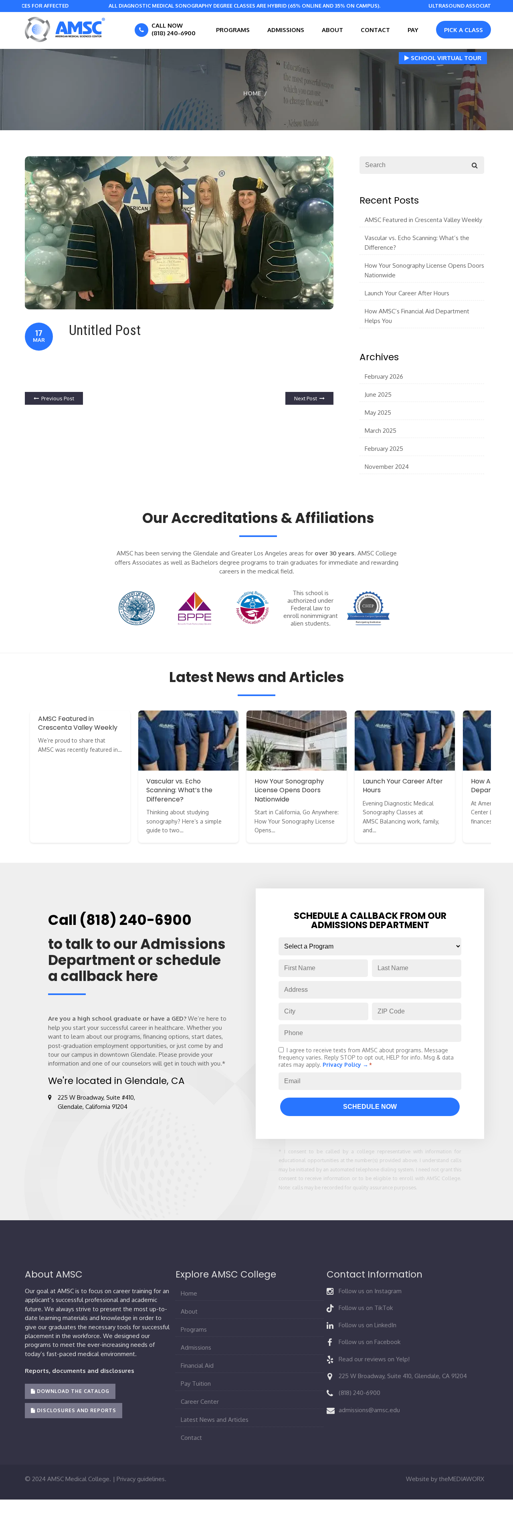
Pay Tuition (196, 1383)
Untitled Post (105, 330)
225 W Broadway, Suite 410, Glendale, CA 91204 (403, 1376)
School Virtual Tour (445, 58)
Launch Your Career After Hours (407, 293)
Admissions (285, 30)
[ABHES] (252, 608)
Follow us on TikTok (366, 1308)
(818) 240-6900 (359, 1393)
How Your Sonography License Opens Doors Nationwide (424, 270)
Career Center (200, 1401)
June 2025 (378, 394)
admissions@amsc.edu (369, 1410)
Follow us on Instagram (370, 1291)
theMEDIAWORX (461, 1479)
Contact (375, 30)
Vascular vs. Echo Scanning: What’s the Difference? (417, 242)
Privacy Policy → (345, 1064)
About (332, 30)
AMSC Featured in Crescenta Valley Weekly (423, 220)
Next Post (305, 398)
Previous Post (57, 398)
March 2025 (380, 430)
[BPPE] (194, 608)
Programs (233, 30)
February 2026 (384, 376)
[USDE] (137, 608)
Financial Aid (197, 1365)
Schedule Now (370, 1106)
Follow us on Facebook (369, 1342)
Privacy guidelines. (141, 1479)
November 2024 (387, 466)
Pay (413, 30)
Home (252, 93)
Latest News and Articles (214, 1419)
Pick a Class (463, 30)
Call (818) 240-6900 (120, 920)
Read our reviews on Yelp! (374, 1359)
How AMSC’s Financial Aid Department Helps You (417, 316)
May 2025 (378, 412)
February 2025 (384, 448)
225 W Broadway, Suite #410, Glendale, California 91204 (96, 1102)
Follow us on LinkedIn (367, 1325)
